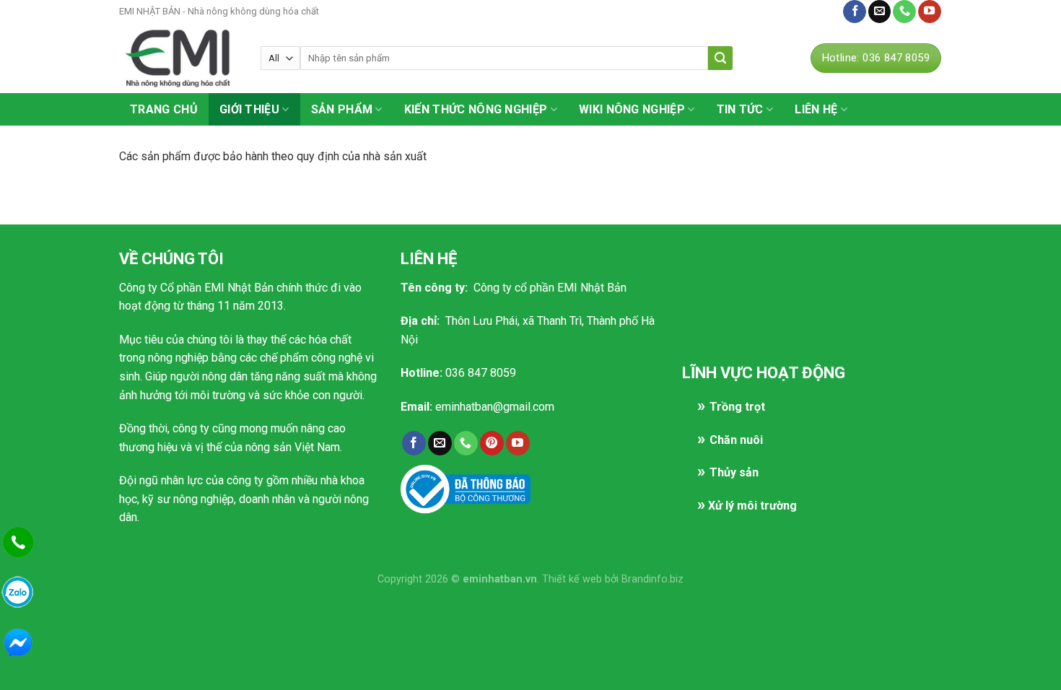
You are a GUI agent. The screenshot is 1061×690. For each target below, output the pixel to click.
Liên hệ (817, 11)
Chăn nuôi (736, 440)
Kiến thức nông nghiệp (476, 109)
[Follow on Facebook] (854, 11)
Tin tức (740, 109)
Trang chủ (164, 109)
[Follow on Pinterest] (492, 443)
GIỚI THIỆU (249, 109)
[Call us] (904, 11)
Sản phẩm (342, 109)
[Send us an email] (879, 11)
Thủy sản (734, 472)
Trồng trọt (737, 407)
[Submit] (720, 58)
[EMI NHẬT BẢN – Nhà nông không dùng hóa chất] (179, 58)
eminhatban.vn (500, 579)
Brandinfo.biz (652, 579)
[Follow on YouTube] (929, 11)
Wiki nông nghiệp (632, 109)
